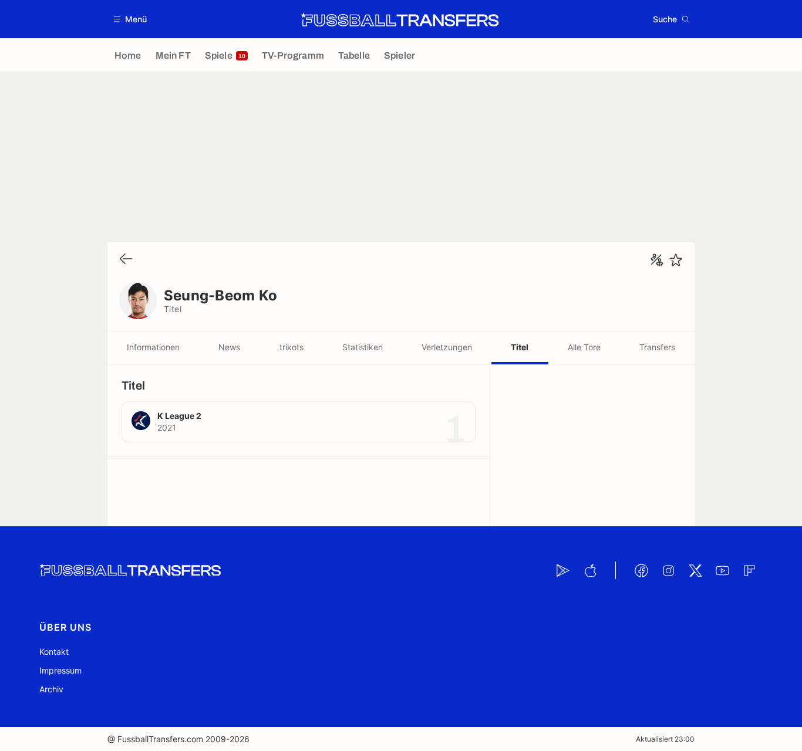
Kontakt (54, 652)
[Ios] (590, 570)
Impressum (60, 670)
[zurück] (126, 260)
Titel (519, 347)
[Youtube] (722, 570)
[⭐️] (676, 260)
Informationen (153, 347)
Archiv (51, 689)
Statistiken (362, 347)
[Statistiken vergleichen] (657, 260)
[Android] (563, 570)
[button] (130, 19)
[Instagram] (668, 570)
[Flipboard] (749, 570)
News (229, 347)
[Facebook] (641, 570)
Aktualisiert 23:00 (665, 739)
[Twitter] (695, 570)
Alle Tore (584, 347)
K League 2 (179, 416)
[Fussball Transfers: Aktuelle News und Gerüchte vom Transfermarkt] (400, 19)
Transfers (657, 347)
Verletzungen (447, 347)
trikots (291, 347)
